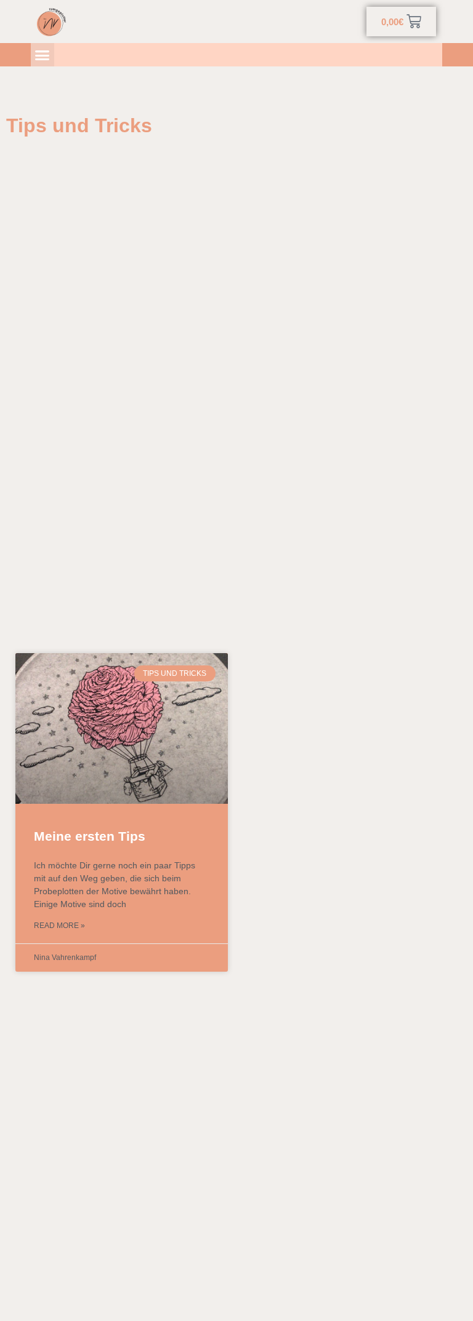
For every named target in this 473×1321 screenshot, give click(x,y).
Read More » (59, 925)
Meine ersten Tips (89, 836)
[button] (42, 54)
